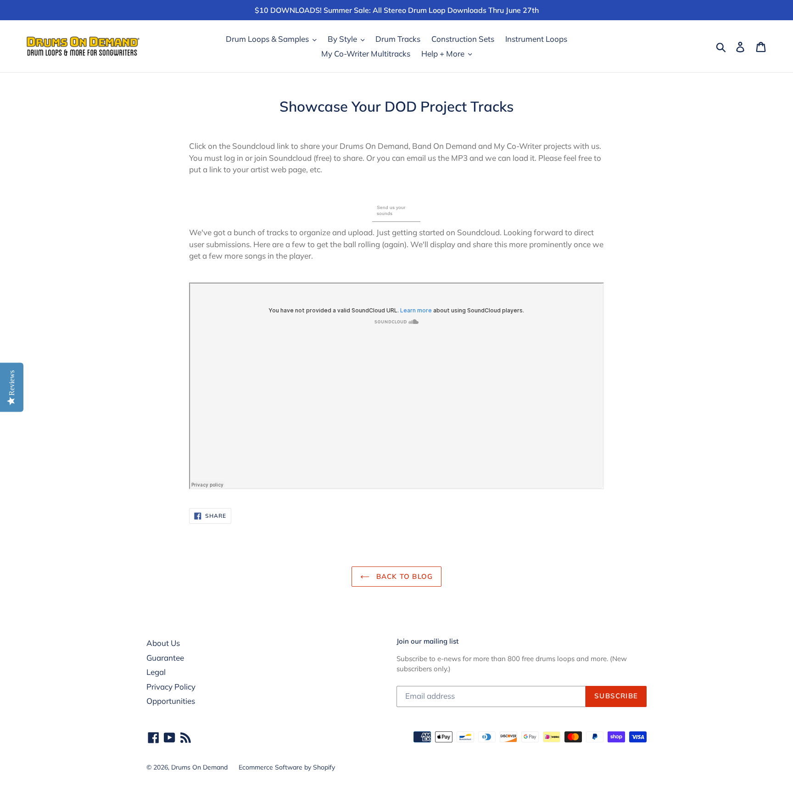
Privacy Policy (170, 686)
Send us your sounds (391, 210)
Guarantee (165, 657)
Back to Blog (403, 576)
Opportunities (170, 701)
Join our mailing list (427, 641)
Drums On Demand (199, 767)
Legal (156, 672)
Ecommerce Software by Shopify (287, 767)
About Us (163, 643)
